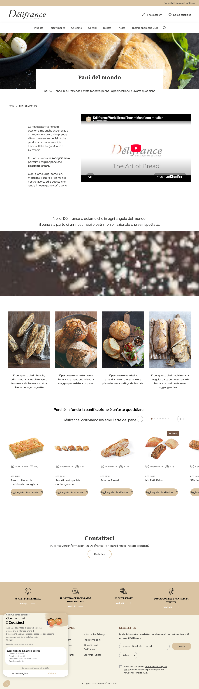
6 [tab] (165, 418)
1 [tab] (151, 418)
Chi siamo (76, 27)
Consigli (92, 27)
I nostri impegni (91, 639)
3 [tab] (157, 418)
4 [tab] (160, 418)
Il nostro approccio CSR (145, 27)
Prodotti (38, 27)
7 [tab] (168, 418)
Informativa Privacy (94, 634)
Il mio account (154, 14)
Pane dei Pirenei (109, 480)
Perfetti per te (57, 27)
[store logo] (27, 14)
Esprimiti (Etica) (92, 654)
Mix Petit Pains (154, 480)
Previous (140, 419)
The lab (121, 27)
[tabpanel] (72, 464)
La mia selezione (182, 14)
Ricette (107, 27)
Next (180, 419)
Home (11, 106)
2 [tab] (154, 418)
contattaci (190, 3)
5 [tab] (163, 418)
